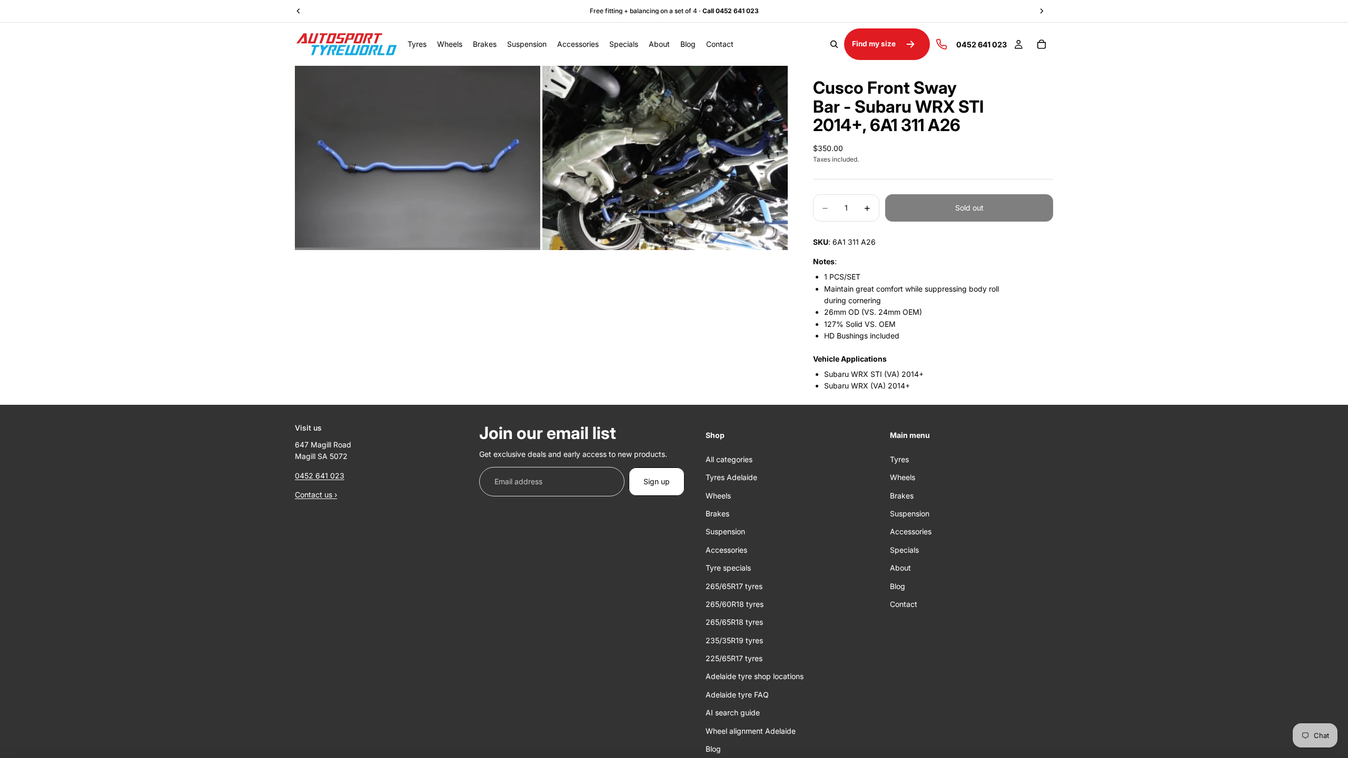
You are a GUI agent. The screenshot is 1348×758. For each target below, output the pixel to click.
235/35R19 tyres (734, 639)
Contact (903, 604)
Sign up (656, 480)
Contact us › (316, 494)
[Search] (834, 44)
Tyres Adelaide (731, 477)
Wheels (718, 495)
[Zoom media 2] (665, 158)
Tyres (899, 458)
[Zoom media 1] (417, 158)
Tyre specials (728, 567)
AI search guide (733, 712)
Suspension (725, 531)
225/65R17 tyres (734, 658)
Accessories (726, 549)
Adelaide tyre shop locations (755, 676)
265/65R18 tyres (734, 621)
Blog (713, 748)
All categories (729, 458)
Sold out (969, 207)
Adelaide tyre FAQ (737, 694)
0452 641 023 (319, 475)
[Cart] (1041, 44)
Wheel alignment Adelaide (751, 730)
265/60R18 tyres (735, 604)
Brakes (717, 513)
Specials (904, 549)
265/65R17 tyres (734, 585)
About (900, 567)
